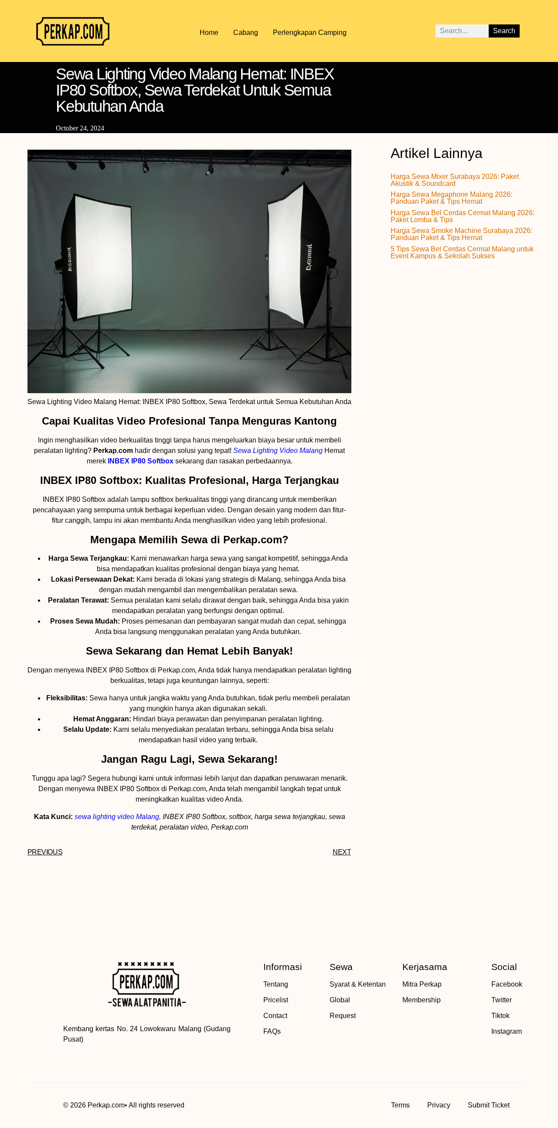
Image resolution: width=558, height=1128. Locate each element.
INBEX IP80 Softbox (141, 461)
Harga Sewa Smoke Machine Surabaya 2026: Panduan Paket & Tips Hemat (461, 234)
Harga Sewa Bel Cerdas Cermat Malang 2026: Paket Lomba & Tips (462, 216)
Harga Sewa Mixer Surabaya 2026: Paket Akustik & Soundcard (455, 180)
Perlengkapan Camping (310, 32)
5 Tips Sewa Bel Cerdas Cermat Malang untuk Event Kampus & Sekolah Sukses (462, 252)
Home (209, 32)
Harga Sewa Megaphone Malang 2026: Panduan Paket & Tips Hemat (451, 198)
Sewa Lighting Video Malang (278, 450)
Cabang (245, 32)
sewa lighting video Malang (117, 816)
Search (504, 30)
